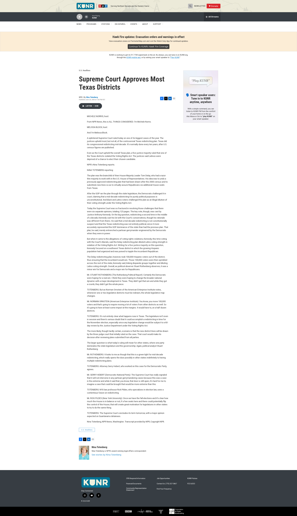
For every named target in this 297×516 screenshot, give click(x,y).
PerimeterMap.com (138, 41)
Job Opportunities (163, 478)
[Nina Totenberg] (84, 453)
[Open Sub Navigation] (83, 24)
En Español (120, 24)
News (79, 24)
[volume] (86, 16)
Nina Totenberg (92, 97)
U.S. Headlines (84, 70)
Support (157, 24)
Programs (91, 24)
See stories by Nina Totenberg (106, 454)
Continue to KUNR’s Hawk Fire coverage (148, 46)
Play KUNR (175, 57)
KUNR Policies (192, 478)
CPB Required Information (135, 478)
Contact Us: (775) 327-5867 (167, 484)
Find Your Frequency (164, 489)
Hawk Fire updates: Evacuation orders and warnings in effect (148, 37)
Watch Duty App (163, 41)
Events (134, 24)
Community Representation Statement (136, 489)
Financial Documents (133, 484)
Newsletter (199, 6)
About (145, 24)
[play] (79, 17)
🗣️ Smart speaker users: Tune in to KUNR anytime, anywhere (201, 98)
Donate (214, 6)
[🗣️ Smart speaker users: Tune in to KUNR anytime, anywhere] (200, 80)
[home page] (95, 482)
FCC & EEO (191, 484)
